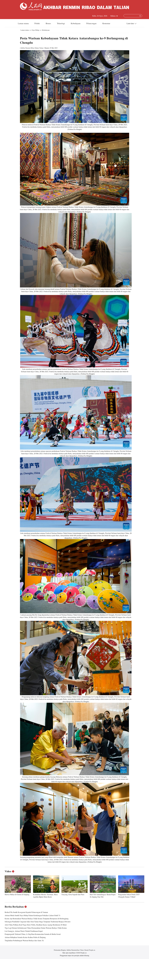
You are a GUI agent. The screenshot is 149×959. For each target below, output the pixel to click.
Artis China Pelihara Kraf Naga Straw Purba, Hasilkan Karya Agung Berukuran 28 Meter (36, 925)
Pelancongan (91, 23)
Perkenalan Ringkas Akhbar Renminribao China (69, 950)
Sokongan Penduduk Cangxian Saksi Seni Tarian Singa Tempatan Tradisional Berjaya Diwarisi (37, 921)
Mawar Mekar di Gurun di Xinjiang (17, 894)
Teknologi (61, 23)
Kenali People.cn (89, 950)
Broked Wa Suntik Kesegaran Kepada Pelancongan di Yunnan (26, 912)
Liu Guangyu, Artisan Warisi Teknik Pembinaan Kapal (24, 931)
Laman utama (23, 23)
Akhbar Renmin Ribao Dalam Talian (32, 48)
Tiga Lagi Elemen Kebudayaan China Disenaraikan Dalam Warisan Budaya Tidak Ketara (36, 928)
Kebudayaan (76, 23)
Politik (37, 23)
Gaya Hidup (35, 30)
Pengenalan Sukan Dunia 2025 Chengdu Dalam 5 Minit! (129, 895)
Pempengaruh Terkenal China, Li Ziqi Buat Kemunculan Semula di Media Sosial (33, 934)
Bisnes (48, 23)
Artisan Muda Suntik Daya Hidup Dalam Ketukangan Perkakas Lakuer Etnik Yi (32, 915)
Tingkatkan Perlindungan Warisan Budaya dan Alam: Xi (24, 940)
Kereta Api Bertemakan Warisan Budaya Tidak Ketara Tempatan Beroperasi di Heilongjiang (37, 918)
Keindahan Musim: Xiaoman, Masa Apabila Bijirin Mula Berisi (45, 895)
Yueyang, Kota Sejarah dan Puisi (72, 894)
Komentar (106, 23)
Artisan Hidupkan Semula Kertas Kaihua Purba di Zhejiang (25, 937)
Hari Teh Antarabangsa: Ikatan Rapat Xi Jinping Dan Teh (102, 895)
